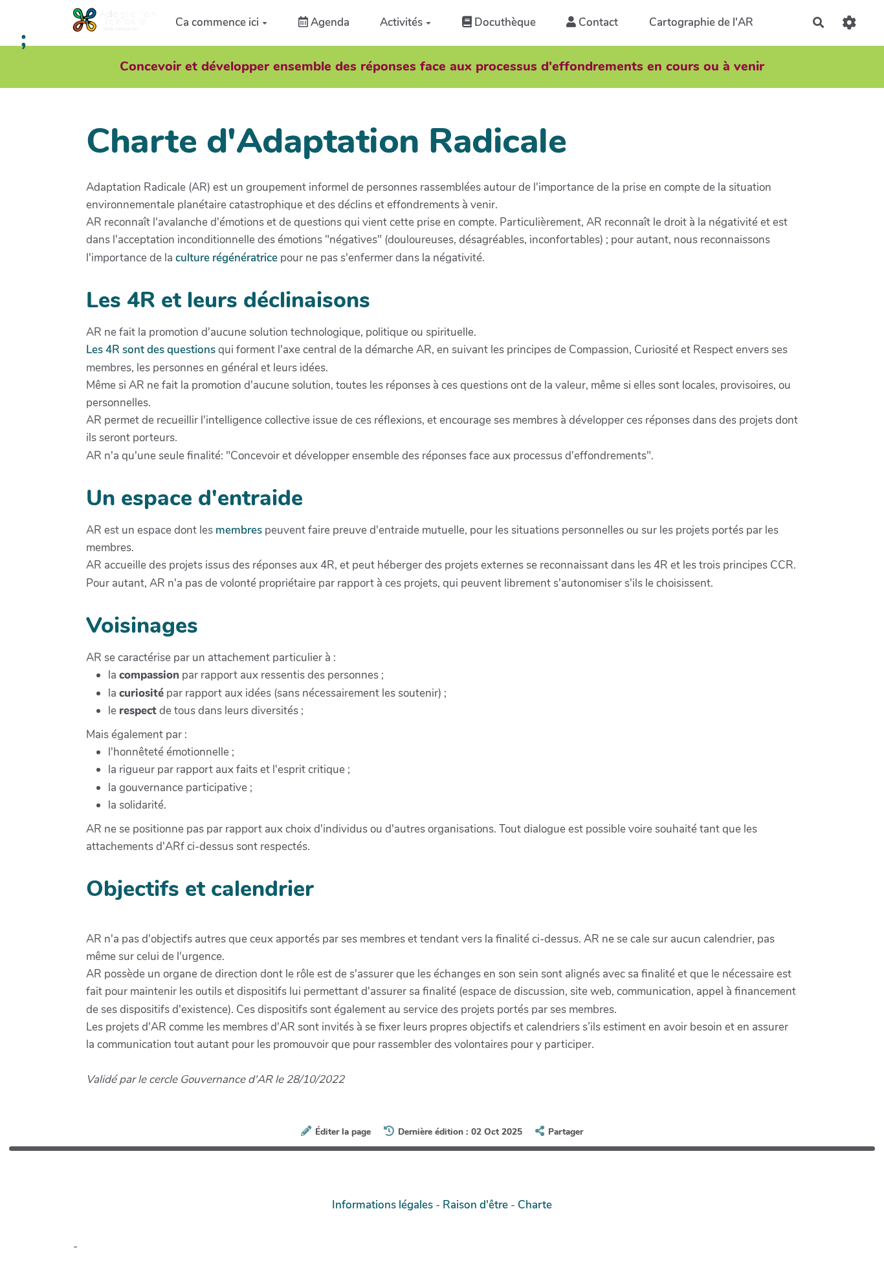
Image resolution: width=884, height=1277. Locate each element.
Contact (597, 22)
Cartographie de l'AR (701, 22)
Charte (535, 1204)
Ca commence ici (217, 22)
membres (238, 530)
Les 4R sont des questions (150, 349)
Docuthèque (504, 22)
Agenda (328, 22)
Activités (401, 22)
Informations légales (382, 1204)
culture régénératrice (226, 257)
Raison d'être (475, 1204)
